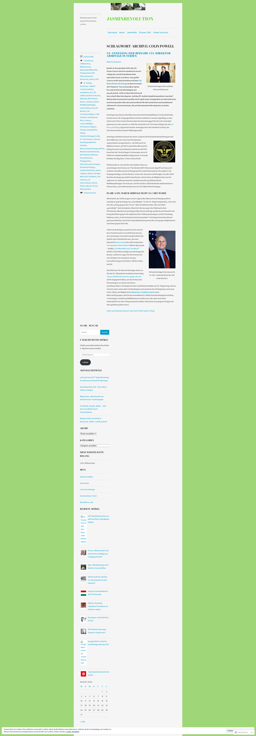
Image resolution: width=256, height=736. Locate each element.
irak (97, 136)
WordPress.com (86, 502)
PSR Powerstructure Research (87, 76)
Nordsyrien (84, 155)
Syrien (91, 79)
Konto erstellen (86, 477)
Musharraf (84, 152)
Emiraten (84, 127)
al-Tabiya (87, 83)
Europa (83, 130)
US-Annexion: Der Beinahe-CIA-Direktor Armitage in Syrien (139, 54)
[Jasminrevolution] (128, 6)
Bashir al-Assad (93, 95)
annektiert (84, 92)
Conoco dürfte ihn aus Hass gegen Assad (124, 276)
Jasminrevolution (130, 18)
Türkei (90, 173)
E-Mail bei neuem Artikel (94, 339)
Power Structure (160, 32)
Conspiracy (88, 60)
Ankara (90, 89)
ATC (91, 92)
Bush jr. (90, 102)
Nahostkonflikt (86, 70)
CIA (92, 108)
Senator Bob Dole (87, 170)
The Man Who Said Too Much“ (127, 248)
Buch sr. (83, 102)
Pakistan (94, 155)
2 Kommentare (89, 193)
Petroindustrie (86, 158)
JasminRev (132, 32)
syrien (97, 170)
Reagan (96, 164)
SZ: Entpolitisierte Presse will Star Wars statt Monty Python (98, 519)
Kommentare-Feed (88, 496)
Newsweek (94, 152)
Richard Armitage (87, 167)
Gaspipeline (92, 130)
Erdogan (92, 127)
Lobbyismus (85, 64)
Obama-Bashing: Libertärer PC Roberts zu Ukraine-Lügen (98, 606)
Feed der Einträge (87, 489)
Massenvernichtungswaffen (92, 148)
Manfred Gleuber (114, 62)
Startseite (112, 32)
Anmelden (84, 483)
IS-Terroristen (86, 139)
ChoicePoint (85, 108)
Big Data (83, 98)
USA (97, 79)
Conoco (88, 120)
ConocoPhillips (86, 124)
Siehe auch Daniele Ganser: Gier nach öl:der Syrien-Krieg (130, 311)
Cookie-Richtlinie (72, 732)
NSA (95, 70)
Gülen (82, 133)
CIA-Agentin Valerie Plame (118, 245)
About (122, 32)
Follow (85, 362)
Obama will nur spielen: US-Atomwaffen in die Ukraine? (97, 580)
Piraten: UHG (145, 32)
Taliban (83, 173)
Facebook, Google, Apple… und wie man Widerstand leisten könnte (93, 409)
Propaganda (85, 73)
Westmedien (85, 189)
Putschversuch (86, 164)
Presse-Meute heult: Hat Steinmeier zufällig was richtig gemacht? (98, 553)
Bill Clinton (92, 98)
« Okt (82, 722)
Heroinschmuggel (87, 136)
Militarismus (85, 67)
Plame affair (120, 242)
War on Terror (91, 186)
